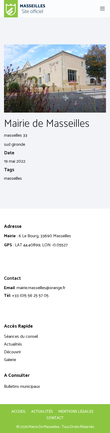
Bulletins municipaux (22, 386)
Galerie (10, 359)
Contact (55, 418)
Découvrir (12, 352)
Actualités (13, 344)
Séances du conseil (21, 336)
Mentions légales (75, 412)
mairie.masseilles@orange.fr (41, 288)
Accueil (18, 412)
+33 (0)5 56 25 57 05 (30, 295)
